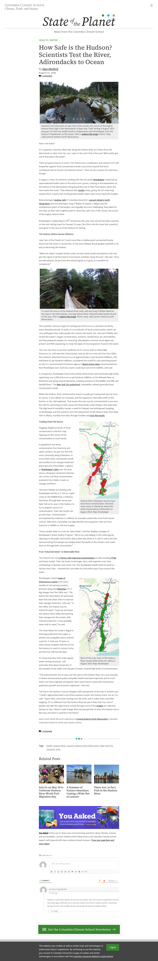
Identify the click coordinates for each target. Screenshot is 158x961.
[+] (86, 871)
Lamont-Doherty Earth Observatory (92, 719)
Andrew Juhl (60, 200)
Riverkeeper (98, 179)
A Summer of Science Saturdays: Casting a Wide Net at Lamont (78, 792)
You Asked (43, 833)
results (81, 190)
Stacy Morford (50, 69)
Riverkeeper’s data (50, 469)
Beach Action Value (91, 364)
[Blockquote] (72, 871)
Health (43, 40)
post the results (97, 415)
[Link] (79, 871)
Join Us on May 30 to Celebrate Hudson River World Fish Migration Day (51, 792)
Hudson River (59, 745)
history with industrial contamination (77, 558)
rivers (57, 749)
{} (82, 871)
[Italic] (55, 871)
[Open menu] (151, 5)
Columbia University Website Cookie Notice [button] (93, 956)
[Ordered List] (65, 871)
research (50, 749)
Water (53, 40)
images (99, 705)
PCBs (113, 558)
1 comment (46, 76)
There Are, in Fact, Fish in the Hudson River (105, 790)
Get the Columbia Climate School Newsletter (79, 929)
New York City (106, 745)
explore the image (90, 134)
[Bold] (51, 871)
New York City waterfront (68, 384)
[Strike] (62, 871)
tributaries (61, 589)
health (49, 745)
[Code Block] (76, 871)
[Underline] (58, 871)
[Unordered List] (69, 871)
